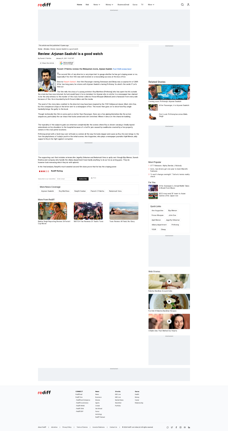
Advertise (54, 427)
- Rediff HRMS (80, 406)
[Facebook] (176, 427)
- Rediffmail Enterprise (83, 400)
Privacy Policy (66, 427)
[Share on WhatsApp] (168, 427)
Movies (46, 49)
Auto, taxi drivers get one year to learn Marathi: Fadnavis (169, 170)
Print (94, 178)
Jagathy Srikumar (173, 220)
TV (142, 5)
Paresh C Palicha (45, 58)
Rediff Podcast (100, 417)
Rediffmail (79, 394)
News (96, 5)
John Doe (172, 215)
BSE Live (118, 394)
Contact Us (113, 427)
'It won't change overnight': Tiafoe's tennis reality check (170, 175)
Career (137, 400)
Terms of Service (82, 427)
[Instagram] (180, 427)
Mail (87, 5)
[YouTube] (185, 427)
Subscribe (83, 179)
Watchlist (118, 403)
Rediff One (79, 397)
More (150, 5)
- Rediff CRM (80, 408)
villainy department (159, 225)
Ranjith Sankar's (70, 82)
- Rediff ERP (79, 411)
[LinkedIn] (189, 427)
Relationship (139, 403)
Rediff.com (131, 427)
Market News (119, 400)
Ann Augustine (157, 210)
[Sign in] (188, 5)
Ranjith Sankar (80, 191)
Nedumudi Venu (115, 191)
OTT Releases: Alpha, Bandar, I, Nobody (166, 166)
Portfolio (118, 406)
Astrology (98, 414)
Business (98, 397)
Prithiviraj (175, 225)
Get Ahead (98, 408)
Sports (97, 403)
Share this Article (48, 63)
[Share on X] (172, 427)
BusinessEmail (123, 5)
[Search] (182, 5)
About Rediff (42, 427)
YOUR (154, 229)
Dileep (163, 229)
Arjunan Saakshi (47, 191)
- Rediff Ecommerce (82, 403)
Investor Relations (99, 427)
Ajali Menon (156, 220)
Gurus (135, 5)
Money (108, 5)
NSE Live (118, 397)
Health (137, 394)
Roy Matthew (64, 191)
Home (79, 5)
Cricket (97, 406)
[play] (169, 281)
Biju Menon (172, 210)
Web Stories (154, 271)
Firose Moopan (158, 215)
